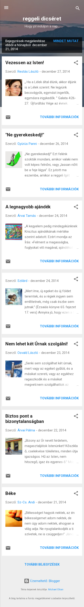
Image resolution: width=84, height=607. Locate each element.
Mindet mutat (66, 41)
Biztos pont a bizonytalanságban (24, 418)
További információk (59, 117)
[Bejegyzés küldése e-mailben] (8, 119)
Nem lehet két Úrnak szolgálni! (36, 344)
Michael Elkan (55, 589)
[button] (76, 63)
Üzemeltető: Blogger (44, 581)
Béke (10, 493)
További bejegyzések (42, 564)
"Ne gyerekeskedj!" (24, 134)
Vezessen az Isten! (24, 62)
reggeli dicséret (42, 19)
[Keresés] (77, 9)
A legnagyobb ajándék (28, 206)
